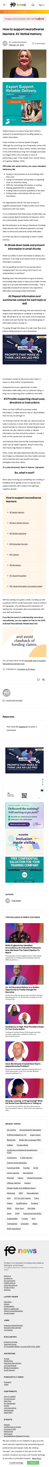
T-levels (24, 1218)
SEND (9, 1208)
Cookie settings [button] (16, 1462)
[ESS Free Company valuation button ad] (24, 869)
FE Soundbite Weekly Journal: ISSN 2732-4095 (22, 1346)
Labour (20, 1178)
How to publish (10, 1396)
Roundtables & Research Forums (16, 1436)
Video (6, 1384)
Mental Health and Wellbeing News (21, 1188)
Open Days (8, 1434)
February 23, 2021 (16, 45)
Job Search (8, 1330)
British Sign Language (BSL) (30, 1140)
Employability (9, 1306)
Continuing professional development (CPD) (22, 1151)
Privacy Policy (9, 1287)
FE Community (9, 1281)
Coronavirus (12, 1157)
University (25, 1223)
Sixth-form (19, 1208)
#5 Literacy (14, 554)
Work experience (14, 1228)
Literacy (27, 1183)
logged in (23, 726)
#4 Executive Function (19, 544)
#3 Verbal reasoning (18, 533)
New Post (7, 1401)
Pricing (6, 1359)
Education (8, 1302)
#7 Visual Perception (18, 576)
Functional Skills (13, 1168)
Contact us (8, 1278)
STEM (17, 1213)
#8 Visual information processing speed (26, 586)
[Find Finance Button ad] (24, 815)
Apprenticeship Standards (30, 1130)
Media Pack (8, 1361)
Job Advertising (10, 1365)
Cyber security (26, 1157)
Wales (34, 1223)
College (10, 1145)
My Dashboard (9, 1403)
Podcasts (7, 1382)
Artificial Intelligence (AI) (16, 1135)
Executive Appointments (13, 1325)
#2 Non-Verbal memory (19, 523)
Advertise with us (10, 1285)
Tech (33, 1218)
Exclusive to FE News (26, 669)
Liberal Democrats (34, 1178)
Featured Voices (10, 1344)
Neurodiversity (33, 1193)
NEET (21, 1193)
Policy (36, 1198)
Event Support (9, 1370)
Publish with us (9, 1283)
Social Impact (9, 1313)
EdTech (6, 1304)
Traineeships (12, 1223)
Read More (36, 1458)
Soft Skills (31, 1208)
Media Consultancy (11, 1368)
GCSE (35, 1168)
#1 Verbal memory (17, 512)
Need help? (8, 1412)
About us (7, 1276)
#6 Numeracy (15, 565)
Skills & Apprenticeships (13, 1311)
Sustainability (12, 1218)
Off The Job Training (22, 1198)
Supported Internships (32, 1213)
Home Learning (13, 1173)
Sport (9, 1213)
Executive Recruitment (12, 1328)
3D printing (11, 1130)
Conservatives (22, 1145)
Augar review (35, 1135)
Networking (8, 1431)
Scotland (34, 1203)
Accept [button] (33, 1463)
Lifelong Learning (14, 1183)
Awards (7, 1425)
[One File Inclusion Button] (24, 842)
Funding (26, 1168)
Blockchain (11, 1140)
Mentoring (11, 1193)
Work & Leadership (11, 1309)
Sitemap (7, 1290)
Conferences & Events (12, 1427)
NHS (8, 1198)
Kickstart (10, 1178)
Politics (10, 1203)
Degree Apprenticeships (17, 1163)
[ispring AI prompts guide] (24, 363)
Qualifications (21, 1203)
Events (6, 1406)
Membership (9, 1410)
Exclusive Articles (10, 1342)
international (28, 1173)
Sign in (41, 5)
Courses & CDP (10, 1429)
